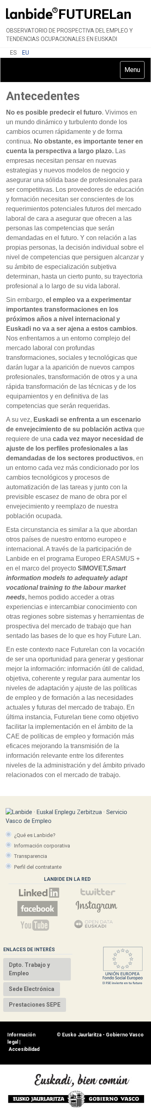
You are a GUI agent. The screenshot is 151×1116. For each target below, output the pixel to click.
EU (25, 52)
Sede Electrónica (31, 989)
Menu (134, 72)
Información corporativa (42, 846)
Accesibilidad (23, 1049)
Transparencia (30, 856)
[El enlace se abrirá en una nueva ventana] (39, 893)
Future (95, 14)
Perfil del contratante (38, 867)
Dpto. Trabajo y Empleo (29, 969)
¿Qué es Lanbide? (35, 835)
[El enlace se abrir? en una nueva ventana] (94, 925)
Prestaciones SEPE (34, 1004)
